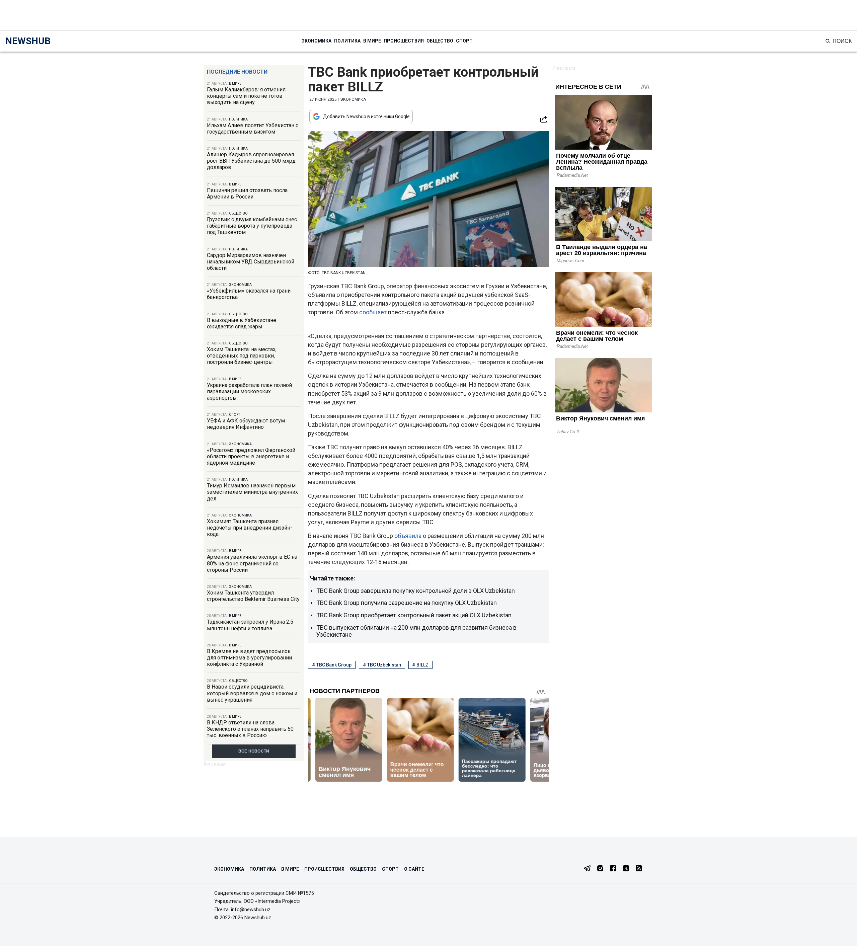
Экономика (316, 41)
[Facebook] (613, 869)
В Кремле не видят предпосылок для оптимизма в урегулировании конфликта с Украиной (249, 657)
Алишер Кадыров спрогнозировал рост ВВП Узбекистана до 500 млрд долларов (251, 160)
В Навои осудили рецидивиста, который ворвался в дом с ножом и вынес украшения (252, 693)
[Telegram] (587, 869)
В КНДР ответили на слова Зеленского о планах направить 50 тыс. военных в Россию (250, 728)
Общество (439, 41)
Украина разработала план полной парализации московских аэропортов (249, 391)
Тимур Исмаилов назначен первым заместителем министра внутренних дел (252, 491)
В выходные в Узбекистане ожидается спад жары (241, 323)
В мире (372, 41)
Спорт (464, 41)
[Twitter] (626, 869)
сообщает (373, 312)
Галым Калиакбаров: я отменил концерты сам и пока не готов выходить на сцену (246, 95)
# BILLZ (420, 664)
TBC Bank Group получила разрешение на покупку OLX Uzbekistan (406, 602)
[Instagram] (600, 869)
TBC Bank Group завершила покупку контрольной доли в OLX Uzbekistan (415, 590)
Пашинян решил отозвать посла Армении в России (247, 193)
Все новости (253, 751)
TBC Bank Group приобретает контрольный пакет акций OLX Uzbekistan (414, 615)
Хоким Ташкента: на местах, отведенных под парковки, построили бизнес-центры (242, 355)
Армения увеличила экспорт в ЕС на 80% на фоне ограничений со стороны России (252, 563)
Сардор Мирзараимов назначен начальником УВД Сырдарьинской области (250, 261)
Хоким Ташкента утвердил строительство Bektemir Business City (253, 595)
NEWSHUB (28, 41)
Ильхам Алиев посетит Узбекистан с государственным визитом (252, 128)
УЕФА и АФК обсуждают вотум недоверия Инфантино (246, 423)
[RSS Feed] (639, 869)
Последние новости (237, 72)
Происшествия (404, 41)
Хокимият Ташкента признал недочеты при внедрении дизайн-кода (249, 527)
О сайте (414, 869)
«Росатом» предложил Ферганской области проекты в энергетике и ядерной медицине (251, 456)
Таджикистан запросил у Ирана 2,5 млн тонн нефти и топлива (250, 625)
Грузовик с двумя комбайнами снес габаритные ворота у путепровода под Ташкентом (252, 225)
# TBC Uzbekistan (382, 664)
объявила (408, 535)
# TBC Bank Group (332, 664)
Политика (347, 41)
